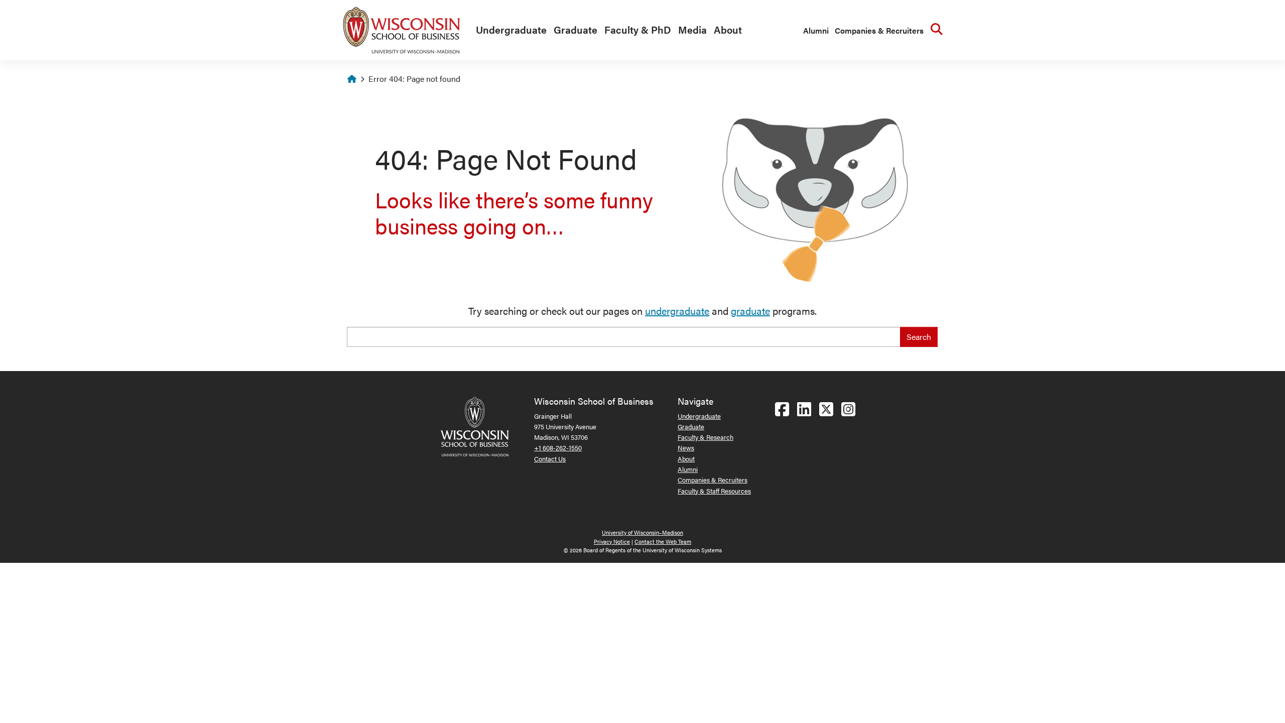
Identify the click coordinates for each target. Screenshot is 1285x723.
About (728, 29)
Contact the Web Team (662, 541)
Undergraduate (511, 29)
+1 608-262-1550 (558, 447)
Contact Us (550, 458)
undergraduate (677, 310)
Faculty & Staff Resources (714, 491)
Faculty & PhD (637, 29)
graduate (750, 310)
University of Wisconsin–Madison (642, 532)
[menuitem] (509, 30)
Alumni (816, 30)
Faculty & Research (705, 437)
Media (692, 29)
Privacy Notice (612, 541)
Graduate (575, 29)
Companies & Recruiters (879, 30)
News (686, 447)
